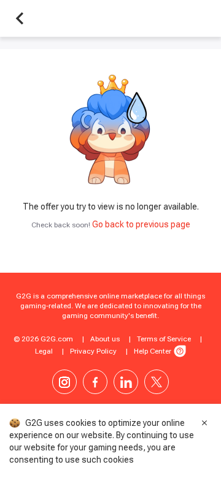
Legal (44, 351)
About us (105, 339)
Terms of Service (164, 339)
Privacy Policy (93, 351)
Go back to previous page (141, 224)
